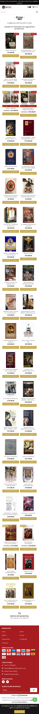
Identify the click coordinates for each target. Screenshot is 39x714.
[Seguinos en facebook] (7, 681)
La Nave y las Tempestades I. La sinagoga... (10, 138)
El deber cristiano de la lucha (28, 225)
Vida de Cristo (28, 253)
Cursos (22, 635)
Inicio (3, 631)
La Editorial (23, 639)
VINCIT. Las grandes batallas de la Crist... (11, 80)
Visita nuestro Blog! (10, 671)
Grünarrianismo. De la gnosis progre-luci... (28, 51)
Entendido (19, 711)
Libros (21, 631)
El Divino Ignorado (10, 456)
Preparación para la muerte (11, 341)
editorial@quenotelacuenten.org (15, 668)
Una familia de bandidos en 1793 (28, 283)
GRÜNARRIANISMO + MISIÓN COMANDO (28, 109)
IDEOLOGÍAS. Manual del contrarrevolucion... (28, 341)
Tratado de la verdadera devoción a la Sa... (28, 428)
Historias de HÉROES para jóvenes (28, 80)
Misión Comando (10, 50)
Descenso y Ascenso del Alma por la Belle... (11, 513)
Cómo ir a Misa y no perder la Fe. (10, 283)
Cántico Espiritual (28, 456)
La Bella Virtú (28, 571)
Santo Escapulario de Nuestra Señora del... (28, 196)
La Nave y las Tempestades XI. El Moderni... (28, 370)
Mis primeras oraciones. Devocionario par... (28, 542)
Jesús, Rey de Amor (11, 166)
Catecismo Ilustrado (28, 513)
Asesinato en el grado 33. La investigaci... (10, 312)
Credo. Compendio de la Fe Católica (10, 254)
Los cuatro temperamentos (10, 572)
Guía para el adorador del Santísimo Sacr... (28, 484)
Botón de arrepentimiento (19, 702)
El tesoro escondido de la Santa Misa (11, 370)
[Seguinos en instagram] (3, 681)
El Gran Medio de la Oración (28, 601)
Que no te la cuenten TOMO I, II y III (11, 225)
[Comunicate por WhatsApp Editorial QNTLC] (35, 700)
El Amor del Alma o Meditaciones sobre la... (28, 167)
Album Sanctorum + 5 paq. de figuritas (11, 542)
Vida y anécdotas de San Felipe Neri (11, 601)
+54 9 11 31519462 (9, 665)
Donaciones (6, 639)
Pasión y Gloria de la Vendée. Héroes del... (28, 399)
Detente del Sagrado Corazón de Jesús (11, 196)
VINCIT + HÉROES (11, 108)
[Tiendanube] (19, 696)
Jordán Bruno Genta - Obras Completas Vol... (28, 312)
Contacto (5, 643)
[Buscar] (37, 12)
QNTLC (4, 635)
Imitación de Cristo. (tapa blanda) (10, 484)
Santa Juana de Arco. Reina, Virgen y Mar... (11, 428)
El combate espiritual (10, 398)
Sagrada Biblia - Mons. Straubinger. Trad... (28, 138)
